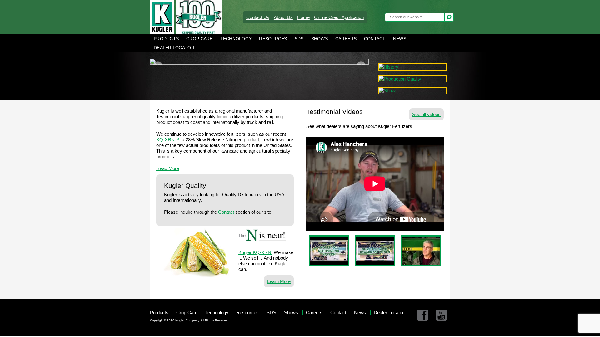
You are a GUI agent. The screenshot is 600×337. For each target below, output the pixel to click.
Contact (375, 39)
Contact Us (257, 17)
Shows (319, 39)
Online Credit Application (339, 17)
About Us (283, 17)
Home (303, 17)
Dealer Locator (174, 48)
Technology (236, 39)
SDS (299, 39)
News (399, 39)
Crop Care (199, 39)
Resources (273, 39)
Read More (167, 168)
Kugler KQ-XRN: (255, 252)
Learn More (279, 281)
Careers (346, 39)
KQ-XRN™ (167, 139)
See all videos (426, 114)
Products (166, 39)
